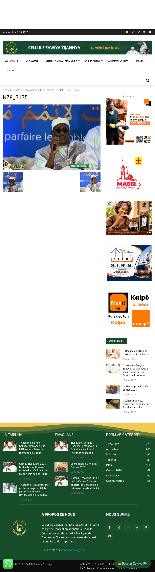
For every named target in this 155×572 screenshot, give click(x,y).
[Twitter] (144, 32)
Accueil (7, 90)
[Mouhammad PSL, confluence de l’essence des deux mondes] (113, 404)
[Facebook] (121, 32)
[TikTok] (138, 32)
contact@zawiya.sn (73, 550)
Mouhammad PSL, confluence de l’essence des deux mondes (136, 404)
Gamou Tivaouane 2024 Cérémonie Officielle (39, 90)
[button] (147, 80)
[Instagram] (127, 32)
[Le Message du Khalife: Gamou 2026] (113, 390)
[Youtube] (150, 32)
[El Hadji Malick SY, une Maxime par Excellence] (113, 354)
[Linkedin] (133, 32)
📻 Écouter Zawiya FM (132, 563)
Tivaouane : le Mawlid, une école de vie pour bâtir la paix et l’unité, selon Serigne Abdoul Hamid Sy (34, 490)
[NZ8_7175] (52, 137)
